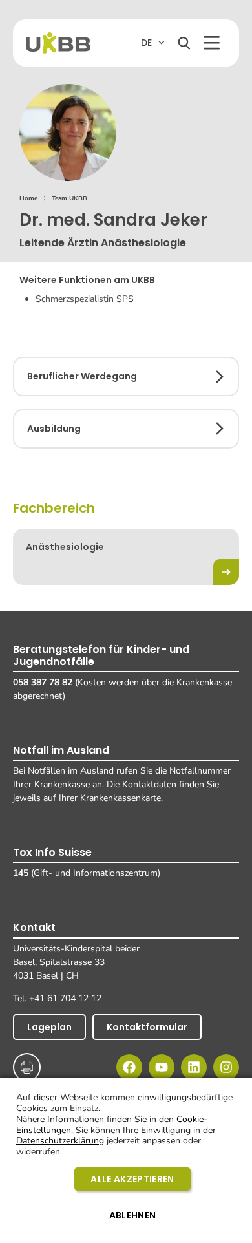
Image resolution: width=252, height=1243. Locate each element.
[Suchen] (184, 43)
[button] (211, 43)
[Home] (58, 43)
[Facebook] (129, 1067)
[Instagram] (226, 1067)
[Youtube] (161, 1067)
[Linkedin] (194, 1067)
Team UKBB (69, 198)
